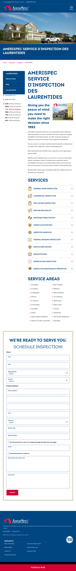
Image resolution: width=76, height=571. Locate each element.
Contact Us (7, 551)
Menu (71, 9)
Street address (12, 390)
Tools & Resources (32, 547)
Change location (19, 2)
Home (16, 8)
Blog (7, 84)
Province (10, 420)
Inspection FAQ (31, 551)
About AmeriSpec (9, 543)
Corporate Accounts (10, 555)
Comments (11, 475)
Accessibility (6, 531)
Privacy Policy (16, 531)
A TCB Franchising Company (69, 537)
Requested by (12, 371)
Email (9, 446)
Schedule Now (38, 568)
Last (9, 364)
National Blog (8, 547)
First (9, 357)
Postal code (11, 428)
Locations (12, 62)
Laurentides (12, 73)
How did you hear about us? (16, 458)
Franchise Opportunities (34, 543)
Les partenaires (11, 90)
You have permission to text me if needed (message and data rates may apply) (32, 442)
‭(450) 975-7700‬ (10, 99)
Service (10, 379)
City (9, 413)
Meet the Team (11, 79)
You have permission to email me (19, 453)
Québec (20, 62)
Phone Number (12, 435)
